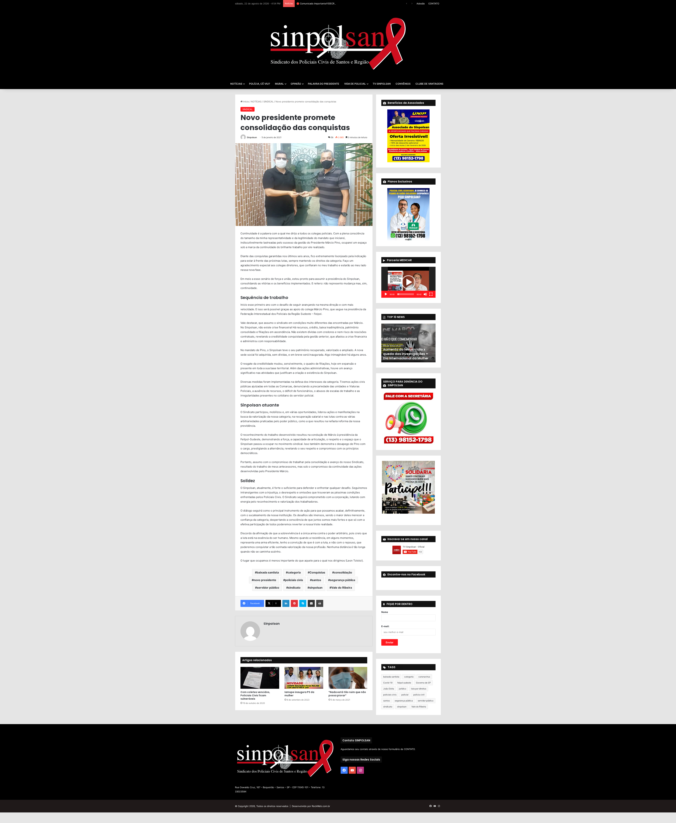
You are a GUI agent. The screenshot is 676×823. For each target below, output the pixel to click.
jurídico (402, 688)
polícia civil (418, 694)
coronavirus (424, 676)
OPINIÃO (296, 83)
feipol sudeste (404, 682)
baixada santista (268, 572)
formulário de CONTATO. (402, 749)
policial (404, 694)
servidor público (268, 587)
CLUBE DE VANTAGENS (429, 83)
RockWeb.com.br (321, 806)
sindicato (294, 587)
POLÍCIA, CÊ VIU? (259, 83)
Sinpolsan (252, 137)
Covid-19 (387, 682)
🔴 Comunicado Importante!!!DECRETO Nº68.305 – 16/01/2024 (330, 3)
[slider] (405, 294)
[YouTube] (352, 770)
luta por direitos (418, 688)
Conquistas (317, 572)
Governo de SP (423, 682)
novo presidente (265, 580)
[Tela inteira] (431, 294)
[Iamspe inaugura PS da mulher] (303, 678)
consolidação (343, 572)
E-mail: (385, 626)
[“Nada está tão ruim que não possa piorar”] (347, 678)
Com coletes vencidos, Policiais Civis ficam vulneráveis (255, 695)
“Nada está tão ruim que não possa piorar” (347, 693)
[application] (408, 282)
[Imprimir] (319, 603)
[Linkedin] (285, 603)
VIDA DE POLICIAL (355, 83)
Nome (384, 612)
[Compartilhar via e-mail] (311, 603)
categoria (294, 572)
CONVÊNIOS (403, 83)
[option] (408, 343)
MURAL (279, 83)
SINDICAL (268, 101)
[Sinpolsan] (338, 42)
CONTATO (433, 3)
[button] (408, 282)
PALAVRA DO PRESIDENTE (323, 83)
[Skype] (302, 603)
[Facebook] (344, 770)
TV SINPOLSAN (382, 83)
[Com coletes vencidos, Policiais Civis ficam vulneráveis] (259, 678)
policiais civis (294, 580)
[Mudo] (425, 294)
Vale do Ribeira (341, 587)
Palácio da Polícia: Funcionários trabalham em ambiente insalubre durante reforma (406, 352)
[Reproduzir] (386, 294)
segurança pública (342, 580)
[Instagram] (360, 770)
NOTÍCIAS (236, 83)
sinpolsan (316, 587)
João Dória (388, 688)
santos (316, 580)
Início (246, 101)
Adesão (421, 3)
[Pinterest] (294, 603)
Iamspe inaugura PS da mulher (299, 693)
